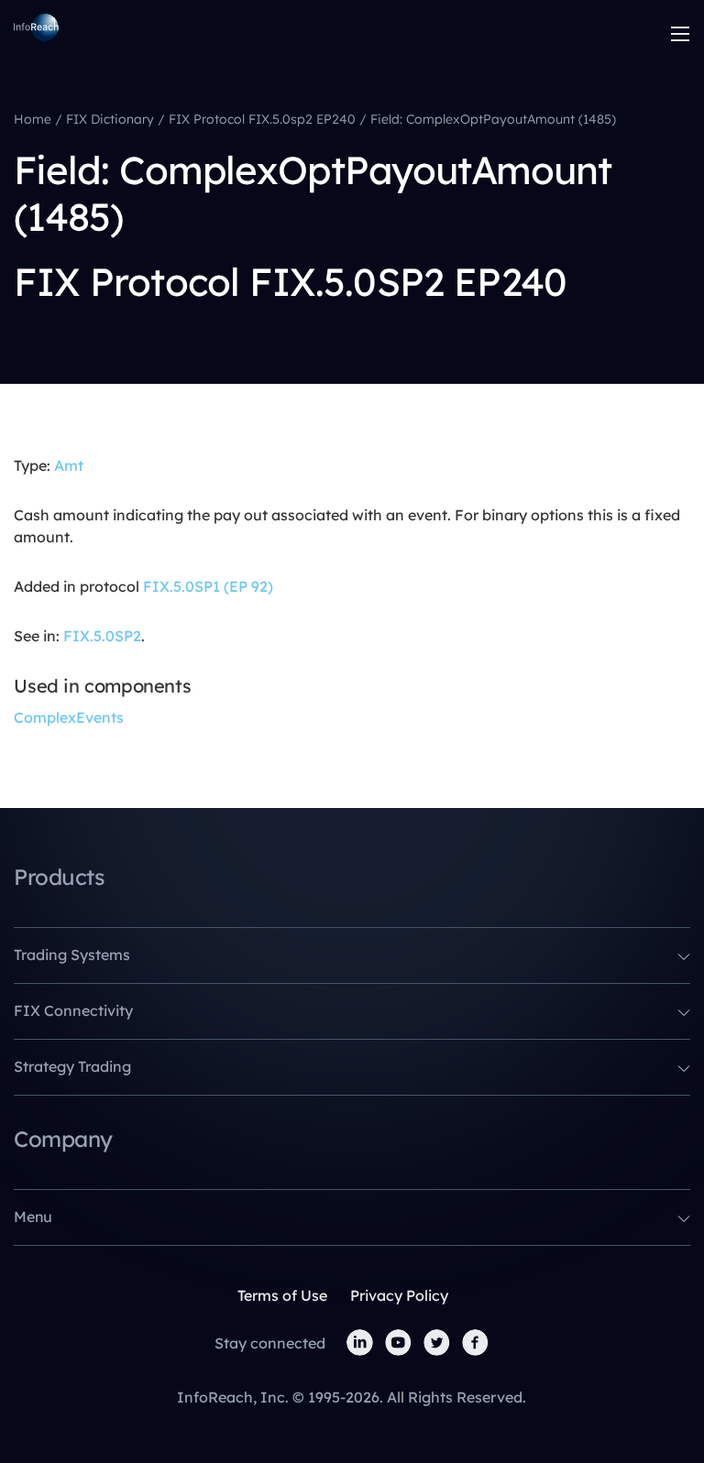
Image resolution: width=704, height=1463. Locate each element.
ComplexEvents (69, 717)
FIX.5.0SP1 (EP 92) (208, 586)
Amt (68, 465)
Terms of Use (282, 1295)
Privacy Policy (399, 1295)
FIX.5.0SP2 (102, 636)
